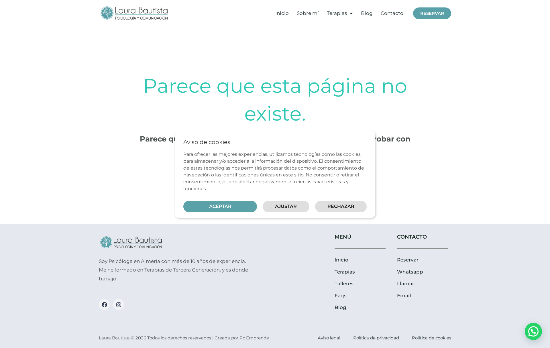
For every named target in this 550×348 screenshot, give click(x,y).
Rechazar (340, 206)
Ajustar (286, 206)
